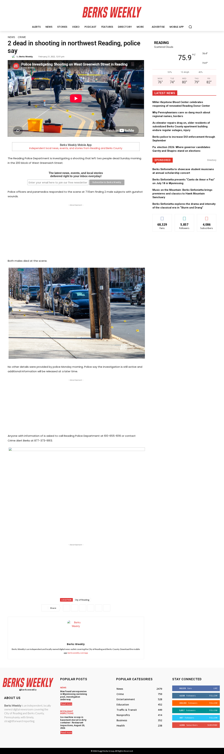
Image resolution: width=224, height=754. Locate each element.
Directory (211, 160)
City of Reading (82, 599)
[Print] (106, 607)
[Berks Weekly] (14, 56)
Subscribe (206, 216)
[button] (190, 27)
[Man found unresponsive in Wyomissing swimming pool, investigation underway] (98, 693)
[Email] (98, 607)
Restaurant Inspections (66, 712)
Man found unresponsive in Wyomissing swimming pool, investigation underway (73, 695)
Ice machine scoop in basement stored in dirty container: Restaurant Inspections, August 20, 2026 (73, 722)
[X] (74, 607)
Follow (184, 216)
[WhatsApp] (82, 607)
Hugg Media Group (105, 751)
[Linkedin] (90, 607)
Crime (22, 37)
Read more (66, 704)
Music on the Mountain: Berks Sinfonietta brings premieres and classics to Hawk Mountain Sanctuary (182, 193)
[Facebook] (66, 607)
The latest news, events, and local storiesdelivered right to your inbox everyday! (76, 175)
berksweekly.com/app (78, 653)
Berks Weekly (26, 56)
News (11, 37)
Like (162, 216)
